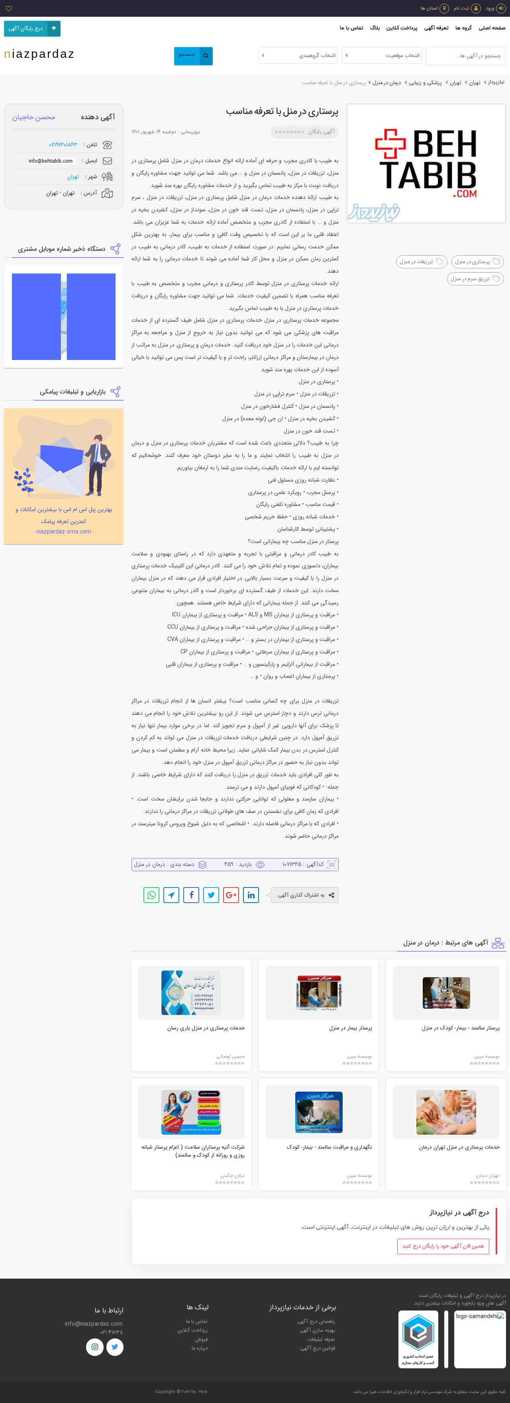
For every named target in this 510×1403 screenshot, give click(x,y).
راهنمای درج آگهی (316, 1322)
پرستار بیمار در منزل (350, 1028)
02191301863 (63, 145)
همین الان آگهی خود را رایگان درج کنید (443, 1246)
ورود (490, 8)
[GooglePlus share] (231, 895)
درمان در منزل (387, 83)
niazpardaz (39, 53)
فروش (201, 1340)
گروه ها (463, 28)
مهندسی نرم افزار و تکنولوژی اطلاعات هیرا (405, 1392)
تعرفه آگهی (436, 28)
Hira (202, 1392)
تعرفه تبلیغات (321, 1340)
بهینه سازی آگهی (317, 1330)
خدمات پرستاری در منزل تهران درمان (459, 1147)
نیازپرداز (496, 82)
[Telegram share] (171, 895)
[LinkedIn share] (251, 895)
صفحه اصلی (492, 28)
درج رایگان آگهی (25, 29)
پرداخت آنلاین (402, 28)
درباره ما (200, 1348)
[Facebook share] (191, 895)
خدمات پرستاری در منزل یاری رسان (206, 1028)
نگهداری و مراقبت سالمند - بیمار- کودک (329, 1147)
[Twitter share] (211, 895)
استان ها (429, 8)
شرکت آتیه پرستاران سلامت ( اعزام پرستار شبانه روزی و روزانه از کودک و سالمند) (193, 1151)
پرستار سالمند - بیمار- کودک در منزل (461, 1028)
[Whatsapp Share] (151, 895)
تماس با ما (351, 28)
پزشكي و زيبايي (425, 83)
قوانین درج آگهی (317, 1348)
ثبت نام (461, 8)
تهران (475, 83)
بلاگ (375, 28)
